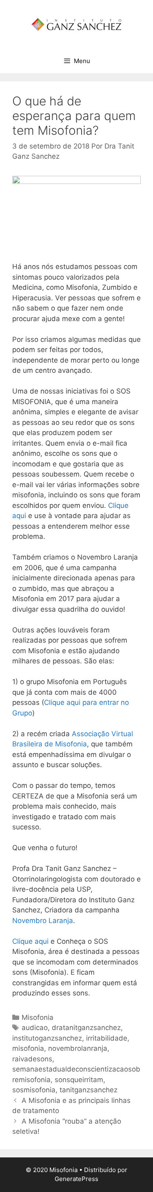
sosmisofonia (33, 1090)
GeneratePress (76, 1179)
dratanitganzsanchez (86, 1028)
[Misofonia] (77, 24)
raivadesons (32, 1059)
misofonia (28, 1048)
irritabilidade (106, 1038)
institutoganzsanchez (47, 1038)
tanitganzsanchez (89, 1090)
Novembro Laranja (42, 920)
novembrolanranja (77, 1048)
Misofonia (37, 1017)
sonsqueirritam (79, 1080)
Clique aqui (30, 941)
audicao (35, 1028)
